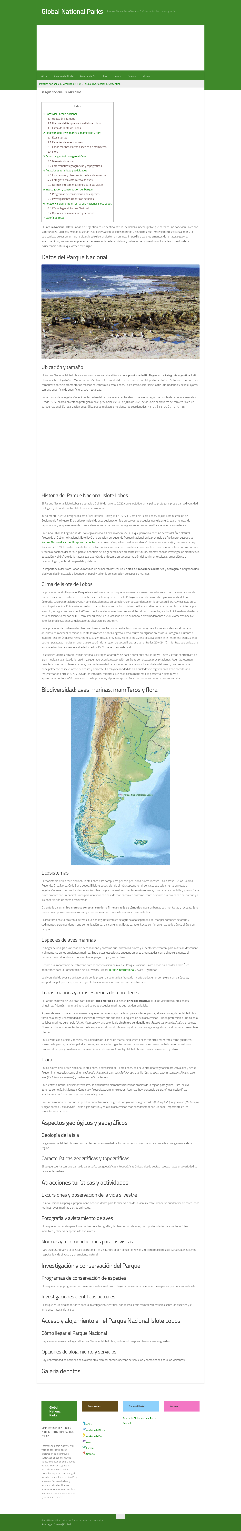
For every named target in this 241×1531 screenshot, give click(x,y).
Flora (53, 151)
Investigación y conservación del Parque (68, 189)
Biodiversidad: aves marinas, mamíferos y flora (72, 132)
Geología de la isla (61, 161)
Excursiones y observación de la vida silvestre (77, 175)
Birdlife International (121, 970)
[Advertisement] (120, 47)
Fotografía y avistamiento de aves (70, 180)
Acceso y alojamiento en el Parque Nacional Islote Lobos (77, 203)
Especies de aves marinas (65, 142)
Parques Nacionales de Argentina (102, 83)
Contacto (127, 1423)
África (44, 76)
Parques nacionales (50, 83)
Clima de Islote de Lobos (64, 128)
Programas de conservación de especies (74, 194)
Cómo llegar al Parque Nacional (68, 208)
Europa (117, 76)
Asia (105, 76)
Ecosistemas (57, 137)
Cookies (58, 1524)
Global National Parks (72, 11)
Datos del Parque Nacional (60, 114)
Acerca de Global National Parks (139, 1418)
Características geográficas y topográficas (75, 166)
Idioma (146, 76)
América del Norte (63, 76)
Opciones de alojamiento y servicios (71, 213)
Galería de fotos (53, 217)
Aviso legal (46, 1524)
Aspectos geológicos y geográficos (64, 156)
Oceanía (132, 76)
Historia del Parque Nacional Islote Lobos (74, 123)
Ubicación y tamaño (61, 118)
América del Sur (88, 76)
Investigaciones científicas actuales (71, 198)
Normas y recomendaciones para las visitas (75, 184)
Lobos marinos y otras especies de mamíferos (77, 146)
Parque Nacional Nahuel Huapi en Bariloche (68, 542)
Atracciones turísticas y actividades (65, 170)
